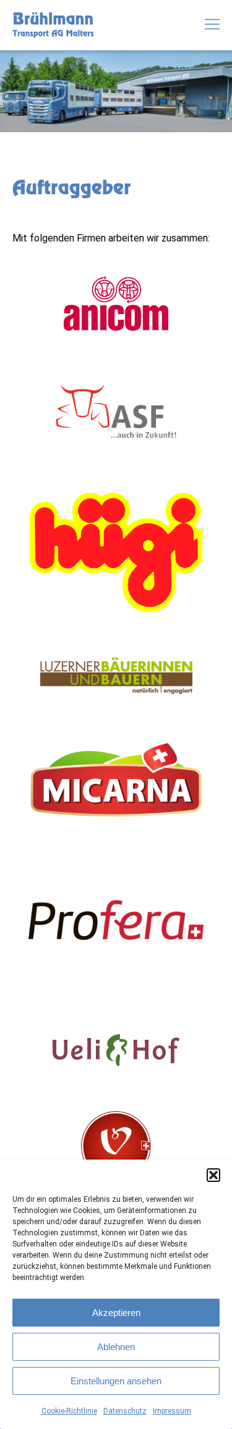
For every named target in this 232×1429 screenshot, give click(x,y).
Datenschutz (125, 1411)
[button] (213, 1175)
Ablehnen (116, 1346)
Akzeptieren (116, 1312)
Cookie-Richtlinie (69, 1411)
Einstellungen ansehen (116, 1381)
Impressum (172, 1411)
